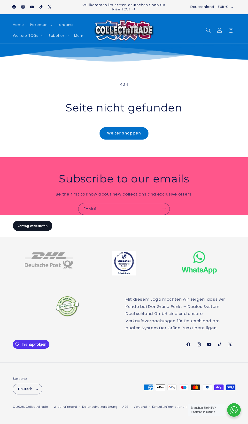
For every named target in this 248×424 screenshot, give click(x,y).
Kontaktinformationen (169, 407)
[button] (40, 25)
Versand (140, 407)
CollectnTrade (37, 407)
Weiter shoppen (124, 133)
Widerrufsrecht (65, 407)
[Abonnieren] (164, 209)
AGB (125, 407)
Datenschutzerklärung (99, 407)
